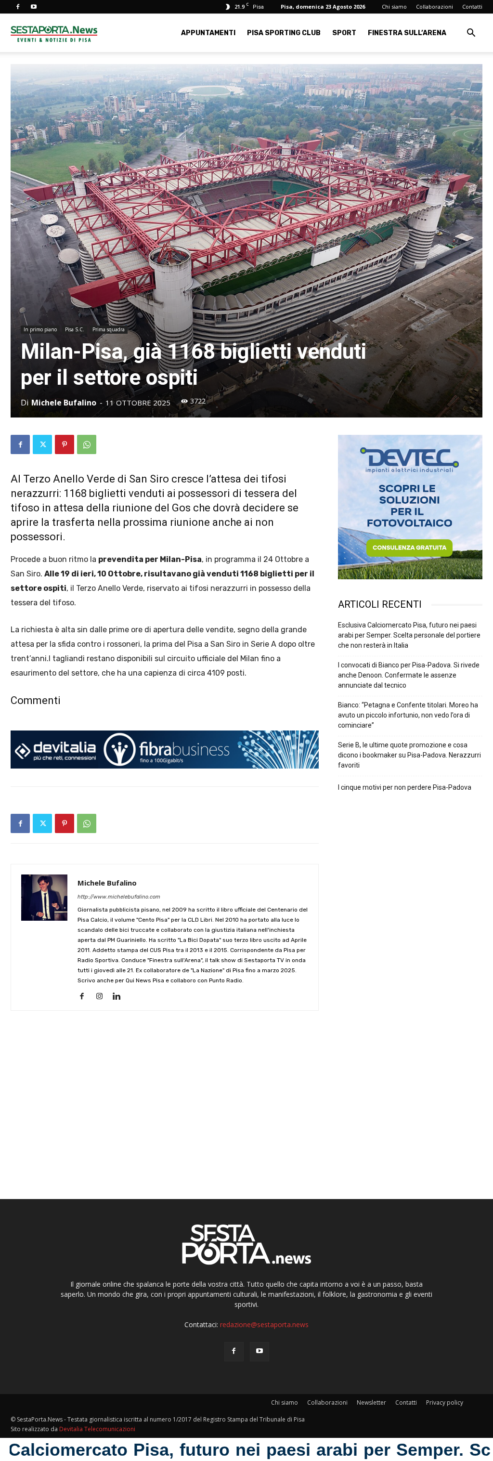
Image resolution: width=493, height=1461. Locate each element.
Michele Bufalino (63, 402)
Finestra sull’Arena (407, 33)
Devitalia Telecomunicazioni (97, 1429)
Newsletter (371, 1402)
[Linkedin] (120, 997)
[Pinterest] (64, 444)
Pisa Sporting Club (284, 33)
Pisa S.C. (74, 329)
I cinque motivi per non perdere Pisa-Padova (404, 787)
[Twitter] (42, 444)
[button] (470, 34)
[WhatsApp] (86, 444)
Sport (344, 33)
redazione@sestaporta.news (264, 1324)
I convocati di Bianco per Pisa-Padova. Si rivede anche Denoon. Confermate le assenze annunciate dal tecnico (409, 675)
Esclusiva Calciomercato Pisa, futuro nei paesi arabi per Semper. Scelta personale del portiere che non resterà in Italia (409, 635)
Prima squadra (108, 329)
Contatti (472, 6)
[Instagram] (103, 997)
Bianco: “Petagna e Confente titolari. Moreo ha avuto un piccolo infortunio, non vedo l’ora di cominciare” (408, 715)
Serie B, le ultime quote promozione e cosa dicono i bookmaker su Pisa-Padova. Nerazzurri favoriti (409, 755)
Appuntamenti (208, 33)
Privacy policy (444, 1402)
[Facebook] (18, 6)
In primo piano (40, 329)
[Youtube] (33, 6)
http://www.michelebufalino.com (119, 897)
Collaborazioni (434, 6)
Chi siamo (394, 6)
